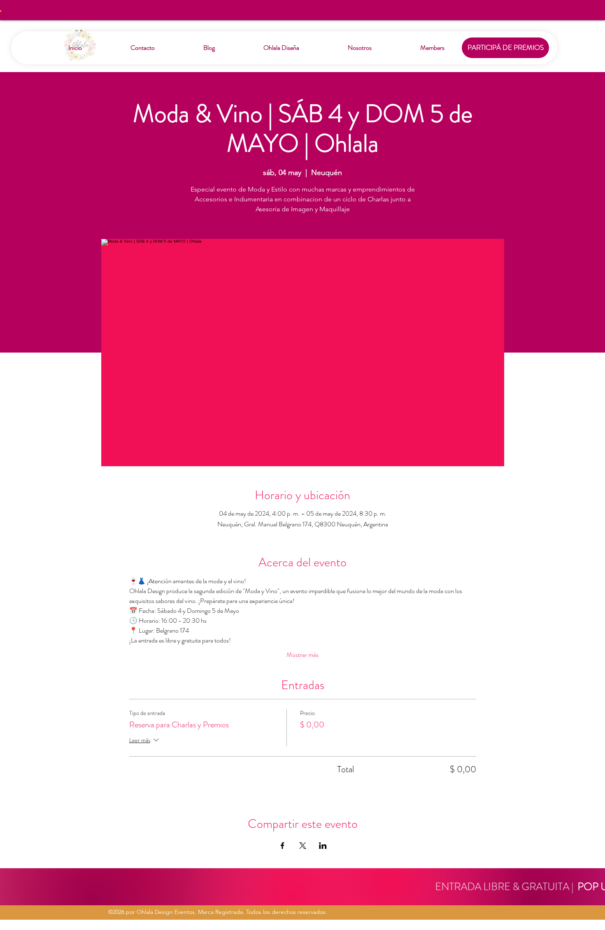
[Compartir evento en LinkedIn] (323, 845)
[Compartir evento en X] (303, 845)
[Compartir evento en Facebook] (282, 845)
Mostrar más (302, 654)
